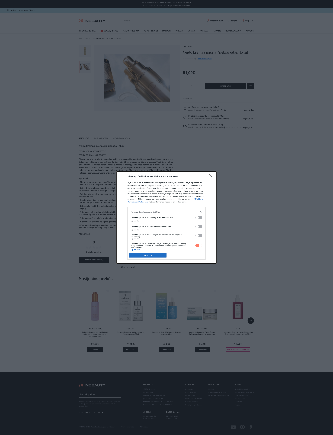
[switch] (198, 217)
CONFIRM (148, 255)
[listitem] (166, 212)
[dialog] (166, 217)
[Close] (211, 176)
